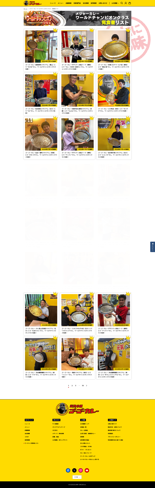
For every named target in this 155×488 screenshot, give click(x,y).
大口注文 (54, 430)
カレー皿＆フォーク (85, 453)
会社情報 (27, 433)
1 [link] (68, 386)
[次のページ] (86, 386)
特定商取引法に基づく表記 (115, 440)
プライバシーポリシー (114, 437)
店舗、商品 (55, 437)
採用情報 (27, 440)
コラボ (27, 437)
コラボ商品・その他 (85, 446)
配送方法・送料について (115, 427)
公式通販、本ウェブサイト (60, 440)
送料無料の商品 (84, 440)
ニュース (27, 424)
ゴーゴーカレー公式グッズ (87, 456)
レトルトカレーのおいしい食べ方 (89, 459)
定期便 (82, 437)
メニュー (27, 427)
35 (83, 386)
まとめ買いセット (85, 443)
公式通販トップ (84, 424)
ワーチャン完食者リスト (32, 443)
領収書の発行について (114, 430)
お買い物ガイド (112, 424)
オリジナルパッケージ (58, 427)
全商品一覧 (83, 427)
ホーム (25, 8)
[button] (115, 3)
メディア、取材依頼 (58, 433)
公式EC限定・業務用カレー (88, 433)
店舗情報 (27, 430)
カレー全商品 (84, 430)
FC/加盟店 (55, 424)
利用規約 (110, 433)
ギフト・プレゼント (85, 450)
